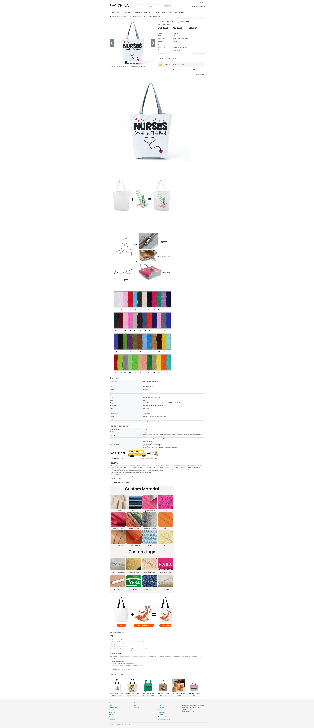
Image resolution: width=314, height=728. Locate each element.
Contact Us (136, 707)
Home (112, 12)
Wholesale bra (161, 710)
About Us (136, 705)
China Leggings (161, 705)
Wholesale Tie (161, 712)
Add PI (174, 58)
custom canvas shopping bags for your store (116, 694)
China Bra (160, 714)
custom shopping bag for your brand (163, 694)
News (175, 12)
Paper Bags (112, 719)
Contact (181, 12)
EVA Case (147, 12)
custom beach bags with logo (194, 694)
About (118, 12)
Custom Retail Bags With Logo (133, 16)
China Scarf (161, 707)
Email (169, 58)
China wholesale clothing (164, 719)
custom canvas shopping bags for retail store (132, 694)
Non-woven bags (166, 12)
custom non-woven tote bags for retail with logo (148, 694)
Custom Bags (126, 12)
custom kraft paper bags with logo (178, 694)
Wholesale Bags (137, 12)
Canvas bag (156, 12)
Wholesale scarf (162, 716)
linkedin (143, 66)
